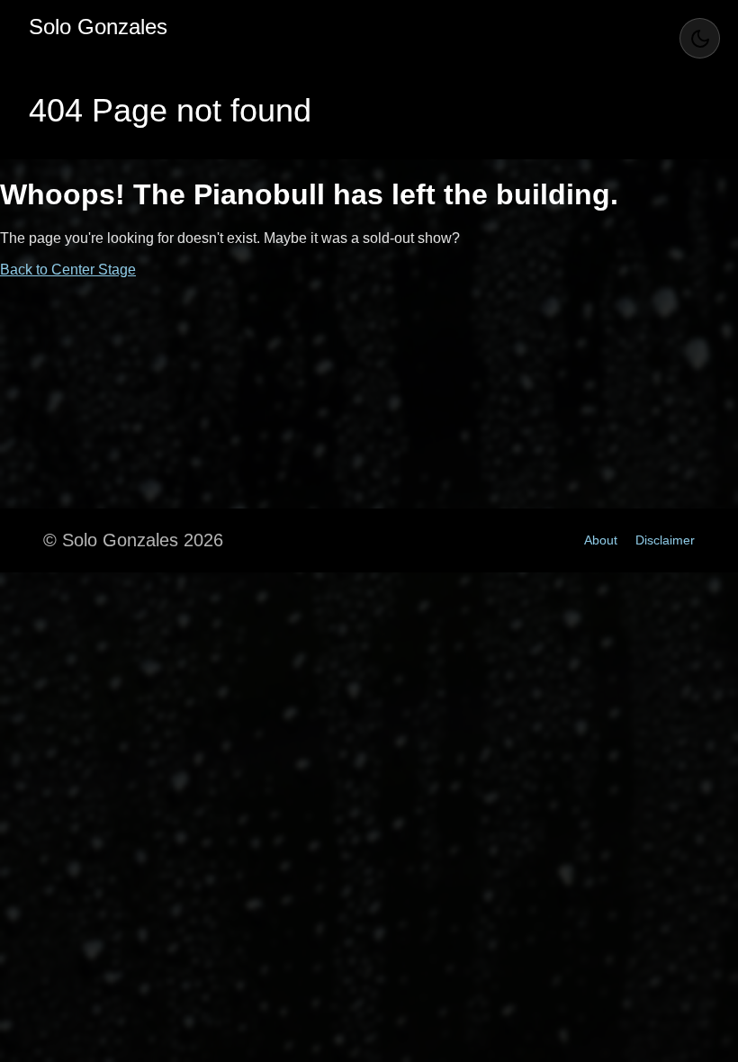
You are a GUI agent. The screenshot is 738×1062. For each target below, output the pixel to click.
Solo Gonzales (98, 26)
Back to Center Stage (68, 269)
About (600, 540)
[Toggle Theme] (700, 38)
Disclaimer (665, 540)
